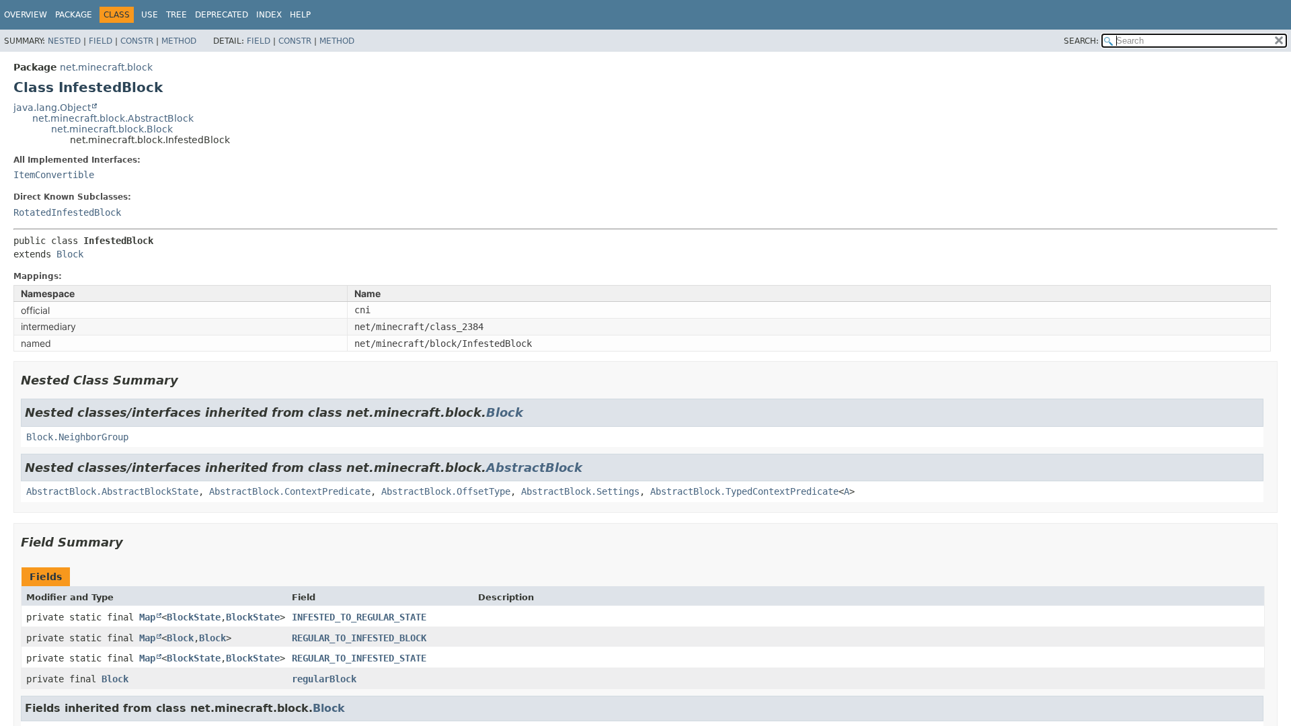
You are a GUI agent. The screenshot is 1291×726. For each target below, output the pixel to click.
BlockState (194, 617)
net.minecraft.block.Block (112, 129)
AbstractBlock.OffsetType (445, 491)
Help (300, 14)
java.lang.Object (52, 107)
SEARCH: (1081, 41)
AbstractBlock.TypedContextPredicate (744, 491)
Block (69, 254)
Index (269, 14)
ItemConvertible (53, 174)
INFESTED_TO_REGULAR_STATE (359, 617)
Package (73, 14)
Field (100, 41)
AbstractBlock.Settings (580, 491)
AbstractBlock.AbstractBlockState (112, 491)
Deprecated (221, 14)
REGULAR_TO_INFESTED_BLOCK (359, 638)
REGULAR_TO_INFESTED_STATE (359, 658)
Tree (176, 14)
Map (147, 617)
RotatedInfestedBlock (67, 212)
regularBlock (324, 679)
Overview (25, 14)
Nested (64, 41)
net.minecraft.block (106, 67)
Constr (136, 41)
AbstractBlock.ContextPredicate (289, 491)
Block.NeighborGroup (77, 437)
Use (149, 14)
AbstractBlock (534, 467)
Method (178, 41)
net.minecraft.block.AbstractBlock (113, 118)
